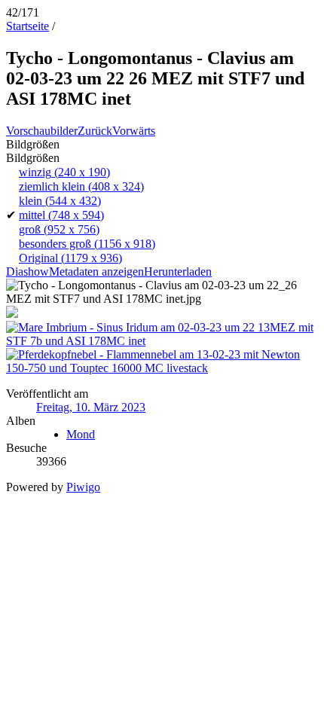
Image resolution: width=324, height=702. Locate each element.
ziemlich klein (81, 186)
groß (59, 229)
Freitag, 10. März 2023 (90, 407)
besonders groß (87, 243)
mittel (61, 215)
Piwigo (83, 487)
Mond (80, 434)
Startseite (27, 26)
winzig (64, 172)
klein (60, 200)
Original (70, 258)
